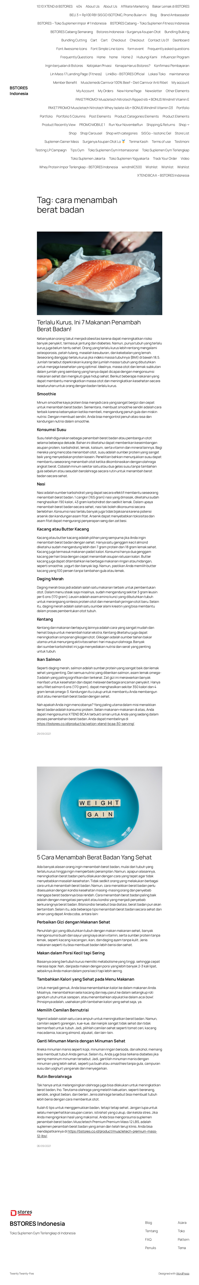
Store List (182, 133)
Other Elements (177, 90)
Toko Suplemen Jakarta (88, 158)
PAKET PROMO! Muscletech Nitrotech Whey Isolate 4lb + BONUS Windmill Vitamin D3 (110, 107)
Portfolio (182, 107)
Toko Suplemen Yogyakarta (129, 158)
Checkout (118, 40)
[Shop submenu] (188, 124)
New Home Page (129, 90)
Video (185, 158)
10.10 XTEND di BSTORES (54, 6)
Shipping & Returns (161, 124)
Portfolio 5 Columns (71, 116)
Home (101, 57)
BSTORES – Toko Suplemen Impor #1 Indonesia (72, 23)
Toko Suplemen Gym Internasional (113, 150)
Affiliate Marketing (135, 6)
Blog (153, 14)
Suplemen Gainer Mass (62, 141)
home (113, 57)
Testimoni (182, 141)
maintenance (179, 73)
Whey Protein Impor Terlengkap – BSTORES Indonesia (78, 167)
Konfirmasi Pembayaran (171, 65)
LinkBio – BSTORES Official (125, 73)
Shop (183, 124)
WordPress (182, 1273)
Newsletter (153, 90)
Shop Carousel (91, 133)
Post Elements (100, 116)
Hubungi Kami (147, 57)
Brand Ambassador (175, 14)
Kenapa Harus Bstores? (132, 65)
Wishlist (152, 167)
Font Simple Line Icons (107, 48)
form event (135, 48)
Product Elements (176, 116)
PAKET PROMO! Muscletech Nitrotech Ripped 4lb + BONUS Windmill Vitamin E (132, 99)
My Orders (105, 90)
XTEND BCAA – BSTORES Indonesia (163, 175)
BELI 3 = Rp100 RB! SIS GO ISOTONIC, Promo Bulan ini (108, 14)
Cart (94, 40)
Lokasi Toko (157, 73)
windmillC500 (132, 167)
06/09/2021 (44, 1146)
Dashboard (181, 40)
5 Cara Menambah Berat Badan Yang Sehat (94, 857)
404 (79, 6)
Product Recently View (59, 124)
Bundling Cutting (74, 40)
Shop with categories (122, 133)
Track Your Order (165, 158)
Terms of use (161, 141)
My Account (85, 90)
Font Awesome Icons (71, 48)
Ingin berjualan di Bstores (64, 65)
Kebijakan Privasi (99, 65)
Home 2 (127, 57)
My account (180, 82)
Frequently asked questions (168, 48)
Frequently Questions (76, 57)
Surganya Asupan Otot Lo (102, 141)
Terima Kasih (138, 141)
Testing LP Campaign (51, 150)
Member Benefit (65, 82)
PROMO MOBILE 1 (92, 124)
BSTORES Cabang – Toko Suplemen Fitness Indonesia (149, 23)
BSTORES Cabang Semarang (72, 31)
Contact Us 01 (158, 40)
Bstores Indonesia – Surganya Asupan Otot (129, 31)
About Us (93, 6)
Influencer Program (175, 57)
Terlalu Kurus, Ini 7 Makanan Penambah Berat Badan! (89, 325)
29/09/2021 (44, 733)
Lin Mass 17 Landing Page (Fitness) (76, 73)
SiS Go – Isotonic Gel (156, 133)
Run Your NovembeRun (126, 124)
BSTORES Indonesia (19, 90)
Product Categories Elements (137, 116)
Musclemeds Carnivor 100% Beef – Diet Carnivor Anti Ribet (124, 82)
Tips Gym (77, 150)
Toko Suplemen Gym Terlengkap (165, 150)
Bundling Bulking (177, 31)
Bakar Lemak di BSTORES (170, 6)
